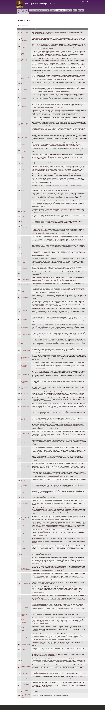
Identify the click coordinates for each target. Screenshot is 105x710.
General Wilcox (24, 480)
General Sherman (25, 442)
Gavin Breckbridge (25, 231)
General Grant (24, 319)
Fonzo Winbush (24, 113)
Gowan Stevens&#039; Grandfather (24, 621)
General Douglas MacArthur (24, 290)
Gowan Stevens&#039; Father (24, 614)
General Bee (24, 268)
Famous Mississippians (24, 39)
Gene (22, 247)
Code (19, 28)
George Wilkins (24, 525)
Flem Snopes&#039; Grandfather (25, 97)
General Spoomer (25, 458)
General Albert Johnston (24, 261)
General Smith (24, 450)
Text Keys (31, 10)
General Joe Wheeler (25, 350)
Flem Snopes (24, 89)
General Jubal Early (25, 393)
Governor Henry (24, 590)
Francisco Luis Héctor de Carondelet (25, 150)
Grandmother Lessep (25, 654)
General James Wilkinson (24, 342)
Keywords (80, 10)
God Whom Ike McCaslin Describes (25, 568)
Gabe (22, 216)
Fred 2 (22, 190)
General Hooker (24, 327)
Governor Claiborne (25, 583)
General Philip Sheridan (24, 418)
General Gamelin (24, 297)
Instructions (24, 10)
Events (75, 10)
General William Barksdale (24, 486)
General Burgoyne (25, 279)
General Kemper (24, 399)
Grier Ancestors (24, 678)
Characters (52, 10)
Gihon (22, 554)
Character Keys (60, 10)
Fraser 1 (23, 175)
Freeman (23, 196)
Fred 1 (22, 186)
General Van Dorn (25, 474)
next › (66, 700)
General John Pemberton (24, 366)
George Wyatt (24, 533)
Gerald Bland (24, 548)
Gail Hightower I (24, 221)
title (22, 28)
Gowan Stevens (24, 607)
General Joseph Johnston (24, 382)
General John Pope (25, 374)
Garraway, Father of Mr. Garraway (25, 226)
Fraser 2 (23, 181)
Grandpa (23, 660)
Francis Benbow (24, 130)
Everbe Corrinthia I (25, 32)
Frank (22, 157)
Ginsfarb (23, 561)
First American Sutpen (26, 71)
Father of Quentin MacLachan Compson (26, 60)
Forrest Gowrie (24, 118)
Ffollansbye (23, 66)
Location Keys (39, 10)
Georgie (23, 541)
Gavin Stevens (24, 239)
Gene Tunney (24, 253)
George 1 (23, 492)
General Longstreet (25, 406)
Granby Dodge (24, 637)
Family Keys (68, 10)
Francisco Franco (25, 144)
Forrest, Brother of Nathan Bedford (25, 124)
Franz (22, 169)
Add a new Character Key (22, 25)
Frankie (22, 163)
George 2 (23, 497)
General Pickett (24, 426)
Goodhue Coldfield (25, 577)
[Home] (20, 4)
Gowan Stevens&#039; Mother (24, 629)
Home (19, 10)
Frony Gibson (24, 204)
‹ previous (42, 700)
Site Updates (85, 1)
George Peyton (24, 503)
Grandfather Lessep (25, 644)
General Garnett (24, 304)
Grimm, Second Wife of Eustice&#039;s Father (25, 696)
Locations (46, 10)
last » (70, 700)
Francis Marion (24, 137)
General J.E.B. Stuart (25, 334)
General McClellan (25, 413)
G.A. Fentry (23, 211)
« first (37, 700)
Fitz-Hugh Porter (24, 83)
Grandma (23, 649)
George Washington (25, 511)
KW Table (20, 12)
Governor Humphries (25, 598)
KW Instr (26, 12)
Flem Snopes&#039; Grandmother (25, 105)
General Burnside (25, 284)
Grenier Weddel (24, 673)
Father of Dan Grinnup (24, 46)
